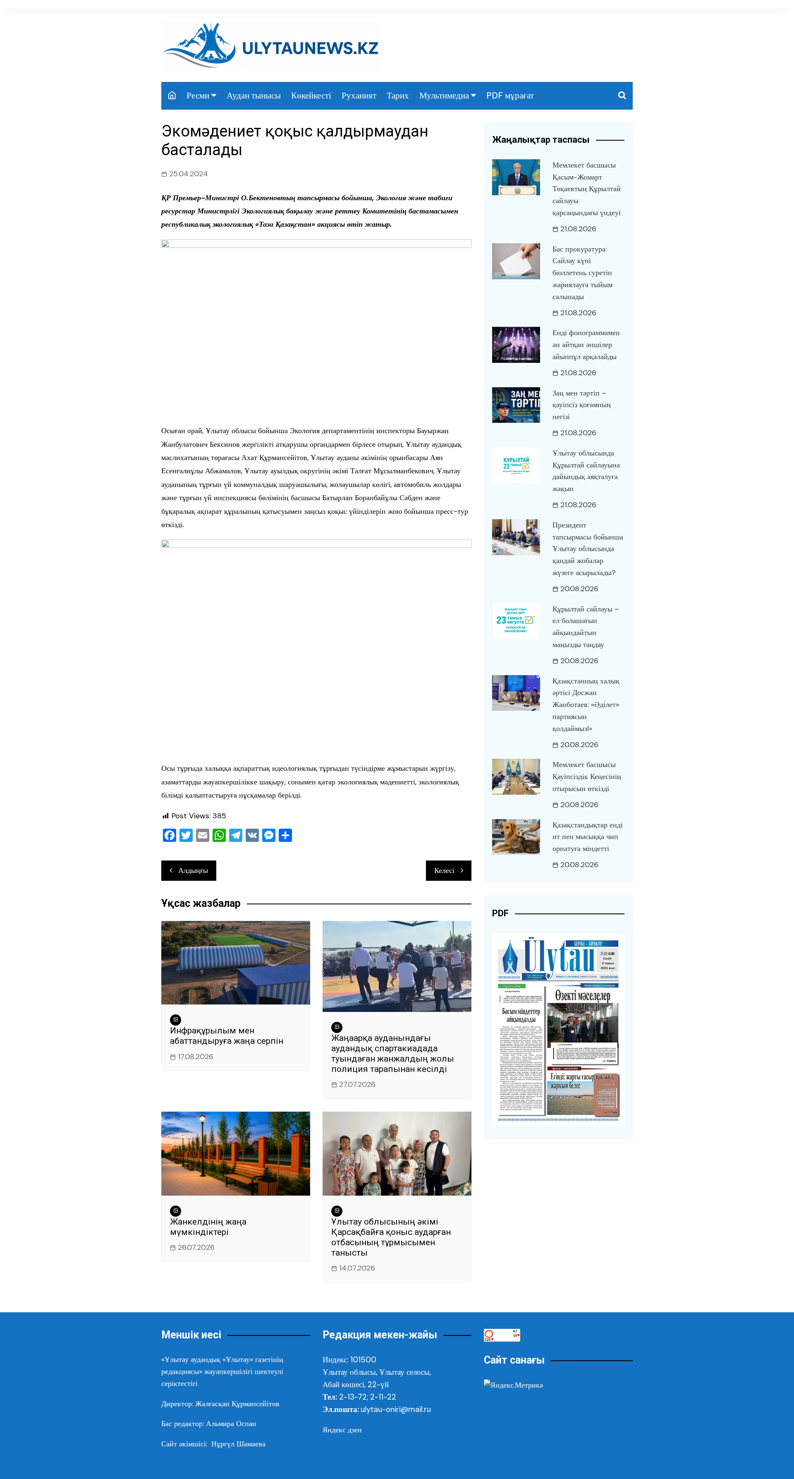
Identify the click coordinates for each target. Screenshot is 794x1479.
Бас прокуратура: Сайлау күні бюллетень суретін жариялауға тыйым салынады (582, 273)
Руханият (359, 95)
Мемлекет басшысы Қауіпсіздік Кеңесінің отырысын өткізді (586, 776)
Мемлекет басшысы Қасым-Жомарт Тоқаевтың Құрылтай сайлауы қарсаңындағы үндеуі (586, 189)
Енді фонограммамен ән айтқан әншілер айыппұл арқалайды (586, 345)
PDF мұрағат (510, 95)
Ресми (198, 95)
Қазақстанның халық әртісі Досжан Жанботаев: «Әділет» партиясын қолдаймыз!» (585, 705)
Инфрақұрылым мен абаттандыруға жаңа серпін (226, 1036)
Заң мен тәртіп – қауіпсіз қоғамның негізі (581, 405)
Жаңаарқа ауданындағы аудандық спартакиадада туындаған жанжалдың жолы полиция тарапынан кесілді (392, 1053)
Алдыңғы (193, 870)
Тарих (398, 95)
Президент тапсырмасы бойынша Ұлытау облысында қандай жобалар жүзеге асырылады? (587, 549)
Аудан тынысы (254, 95)
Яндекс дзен (342, 1430)
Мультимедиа (444, 95)
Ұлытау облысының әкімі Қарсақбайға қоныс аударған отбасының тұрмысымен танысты (391, 1237)
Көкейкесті (311, 95)
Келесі (444, 870)
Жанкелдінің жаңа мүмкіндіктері (208, 1227)
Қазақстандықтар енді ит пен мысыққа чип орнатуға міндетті (587, 837)
